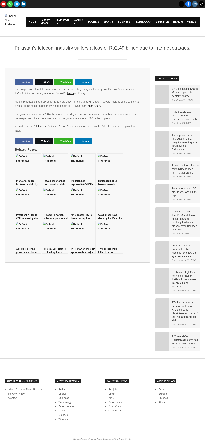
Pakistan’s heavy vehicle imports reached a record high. (184, 116)
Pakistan (42, 126)
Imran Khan (93, 105)
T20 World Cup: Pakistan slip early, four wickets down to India (185, 340)
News (70, 93)
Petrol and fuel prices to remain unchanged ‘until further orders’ (185, 169)
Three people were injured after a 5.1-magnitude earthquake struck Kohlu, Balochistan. (184, 142)
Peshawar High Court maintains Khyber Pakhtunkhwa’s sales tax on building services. (184, 279)
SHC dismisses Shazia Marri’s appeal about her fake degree (185, 92)
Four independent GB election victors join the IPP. (185, 192)
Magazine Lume (95, 439)
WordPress (119, 439)
